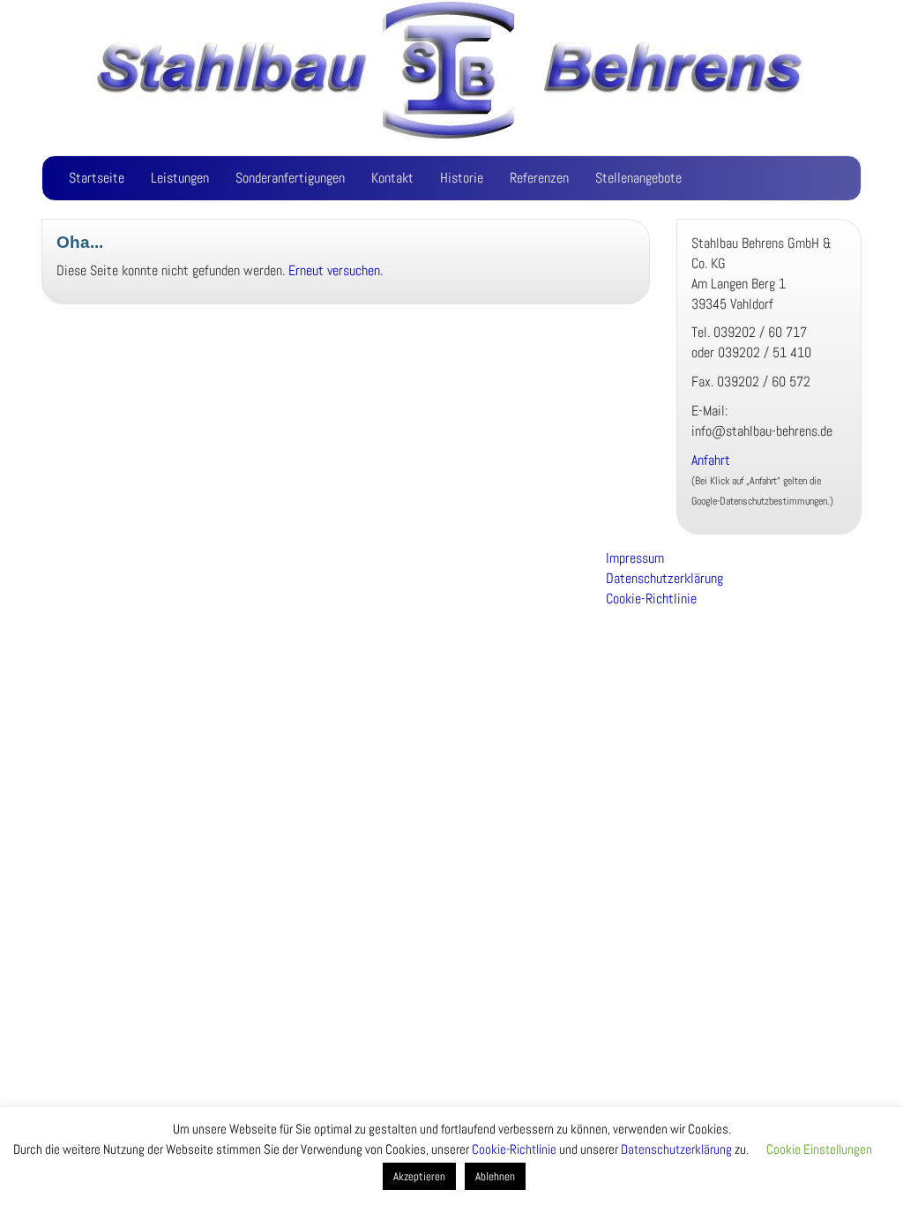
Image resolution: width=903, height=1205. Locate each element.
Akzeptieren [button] (419, 1176)
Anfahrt (712, 460)
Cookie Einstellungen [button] (819, 1149)
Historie (461, 177)
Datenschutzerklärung (664, 578)
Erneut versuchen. (335, 270)
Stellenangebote (638, 177)
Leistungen (180, 177)
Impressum (635, 558)
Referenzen (539, 177)
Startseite (96, 177)
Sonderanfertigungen (290, 177)
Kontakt (392, 177)
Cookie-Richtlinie (651, 598)
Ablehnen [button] (495, 1176)
